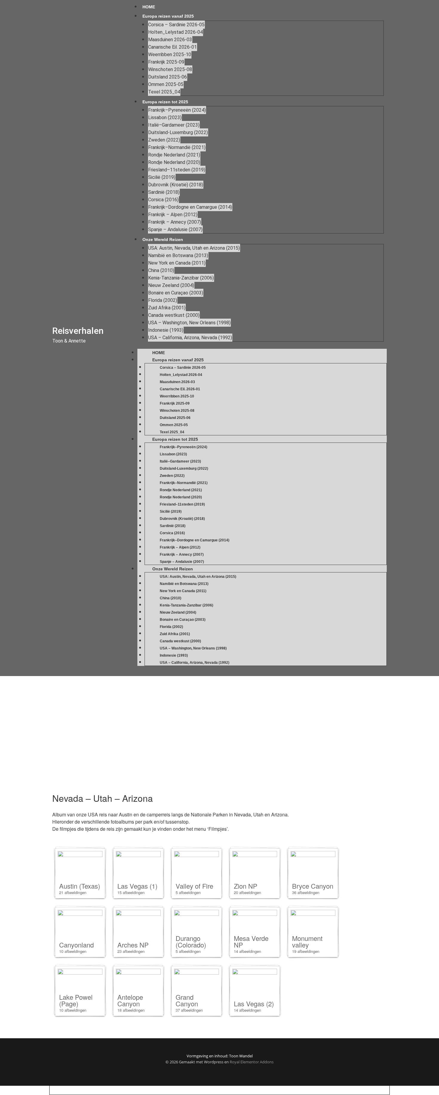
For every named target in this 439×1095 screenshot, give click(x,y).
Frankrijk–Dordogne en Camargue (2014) (190, 207)
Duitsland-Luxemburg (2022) (178, 132)
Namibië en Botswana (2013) (178, 255)
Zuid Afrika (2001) (166, 308)
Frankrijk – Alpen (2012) (172, 214)
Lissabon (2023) (165, 117)
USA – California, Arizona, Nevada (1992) (190, 337)
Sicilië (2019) (161, 177)
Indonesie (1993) (165, 330)
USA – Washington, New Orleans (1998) (189, 322)
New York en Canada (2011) (176, 263)
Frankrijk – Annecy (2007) (174, 222)
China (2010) (161, 270)
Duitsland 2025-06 (167, 77)
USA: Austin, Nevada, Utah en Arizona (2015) (194, 248)
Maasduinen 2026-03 (170, 39)
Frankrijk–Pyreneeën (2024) (177, 110)
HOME (148, 6)
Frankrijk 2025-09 (166, 62)
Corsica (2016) (163, 199)
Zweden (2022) (164, 140)
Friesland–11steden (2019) (176, 170)
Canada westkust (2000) (173, 315)
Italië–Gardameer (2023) (173, 125)
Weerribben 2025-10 (169, 54)
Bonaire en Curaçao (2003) (175, 293)
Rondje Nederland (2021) (174, 155)
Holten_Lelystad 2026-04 (175, 32)
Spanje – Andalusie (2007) (175, 229)
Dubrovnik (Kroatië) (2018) (175, 185)
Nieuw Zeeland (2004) (171, 285)
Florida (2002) (162, 300)
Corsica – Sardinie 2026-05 (176, 24)
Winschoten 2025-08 (170, 69)
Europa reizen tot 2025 (165, 101)
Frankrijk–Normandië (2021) (176, 147)
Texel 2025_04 (164, 92)
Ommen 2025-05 (165, 84)
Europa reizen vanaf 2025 (168, 16)
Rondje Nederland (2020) (174, 162)
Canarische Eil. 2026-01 (172, 47)
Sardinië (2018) (163, 192)
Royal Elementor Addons (252, 1062)
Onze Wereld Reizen (162, 239)
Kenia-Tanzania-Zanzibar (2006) (181, 278)
